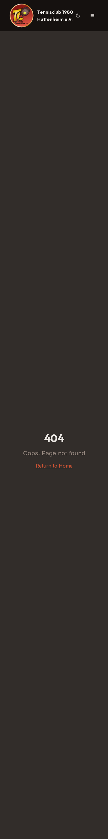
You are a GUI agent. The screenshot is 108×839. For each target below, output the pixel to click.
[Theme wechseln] (78, 16)
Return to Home (54, 466)
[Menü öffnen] (92, 16)
